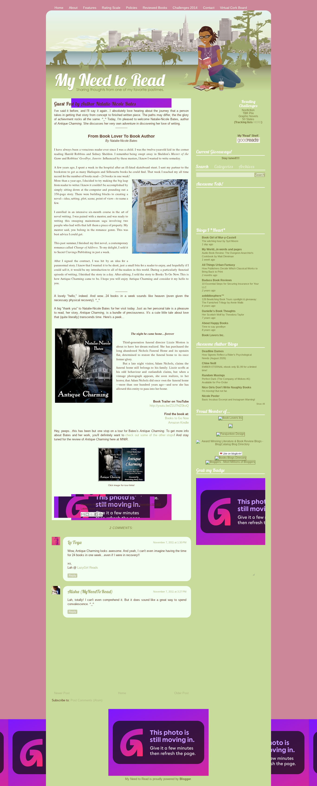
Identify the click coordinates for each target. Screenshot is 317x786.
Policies (131, 8)
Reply (72, 575)
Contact (208, 8)
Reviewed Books (155, 8)
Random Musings (213, 375)
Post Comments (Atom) (86, 700)
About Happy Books (215, 323)
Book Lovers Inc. (213, 335)
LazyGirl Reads (87, 567)
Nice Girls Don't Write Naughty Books (226, 387)
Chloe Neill (209, 363)
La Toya (74, 542)
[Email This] (83, 514)
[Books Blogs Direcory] (230, 457)
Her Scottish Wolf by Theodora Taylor (223, 314)
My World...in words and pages (222, 249)
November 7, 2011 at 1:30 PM (169, 542)
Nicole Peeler (211, 395)
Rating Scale (111, 8)
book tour (95, 508)
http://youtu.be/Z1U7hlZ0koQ (169, 405)
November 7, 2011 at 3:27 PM (169, 591)
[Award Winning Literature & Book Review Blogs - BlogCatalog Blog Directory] (230, 444)
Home (59, 8)
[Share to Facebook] (96, 514)
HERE (257, 122)
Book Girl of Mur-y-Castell (219, 237)
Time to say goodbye (214, 326)
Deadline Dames (213, 351)
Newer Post (62, 693)
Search (202, 166)
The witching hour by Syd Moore (220, 241)
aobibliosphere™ (213, 295)
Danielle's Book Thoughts (219, 310)
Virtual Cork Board (233, 8)
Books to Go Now (177, 418)
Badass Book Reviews (217, 280)
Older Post (181, 693)
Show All (260, 404)
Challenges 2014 (185, 8)
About (73, 8)
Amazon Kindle (178, 422)
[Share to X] (91, 514)
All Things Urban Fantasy (218, 264)
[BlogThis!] (87, 514)
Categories (223, 166)
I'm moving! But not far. (214, 391)
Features (89, 8)
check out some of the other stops (149, 435)
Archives (246, 166)
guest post (107, 508)
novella (119, 508)
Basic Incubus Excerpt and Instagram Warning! (228, 399)
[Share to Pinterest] (100, 514)
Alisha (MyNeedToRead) (107, 504)
